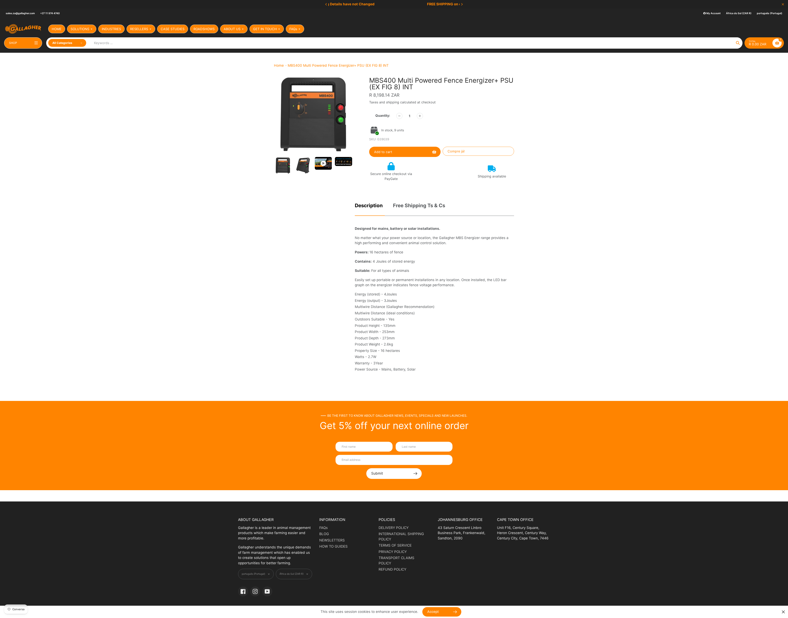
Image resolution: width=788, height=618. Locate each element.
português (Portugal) (769, 13)
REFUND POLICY (392, 569)
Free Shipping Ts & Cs (419, 205)
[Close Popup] (783, 612)
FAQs (323, 528)
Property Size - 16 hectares (377, 351)
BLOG (324, 534)
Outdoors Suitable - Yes (374, 319)
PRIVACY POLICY (393, 552)
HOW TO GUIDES (333, 546)
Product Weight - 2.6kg (374, 344)
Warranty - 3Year (369, 363)
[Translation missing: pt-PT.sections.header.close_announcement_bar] (783, 4)
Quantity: (382, 115)
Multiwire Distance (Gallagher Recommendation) (395, 307)
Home (279, 65)
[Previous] (326, 4)
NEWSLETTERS (332, 540)
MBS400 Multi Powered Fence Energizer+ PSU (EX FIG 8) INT (338, 65)
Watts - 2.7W (365, 357)
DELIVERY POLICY (394, 528)
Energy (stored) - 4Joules (376, 294)
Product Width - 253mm (375, 332)
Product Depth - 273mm (375, 338)
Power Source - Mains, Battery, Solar (385, 369)
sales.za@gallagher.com (20, 13)
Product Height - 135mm (375, 326)
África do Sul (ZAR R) (738, 13)
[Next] (462, 4)
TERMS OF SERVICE (395, 545)
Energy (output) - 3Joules (376, 301)
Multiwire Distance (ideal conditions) (385, 313)
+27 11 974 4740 (50, 13)
